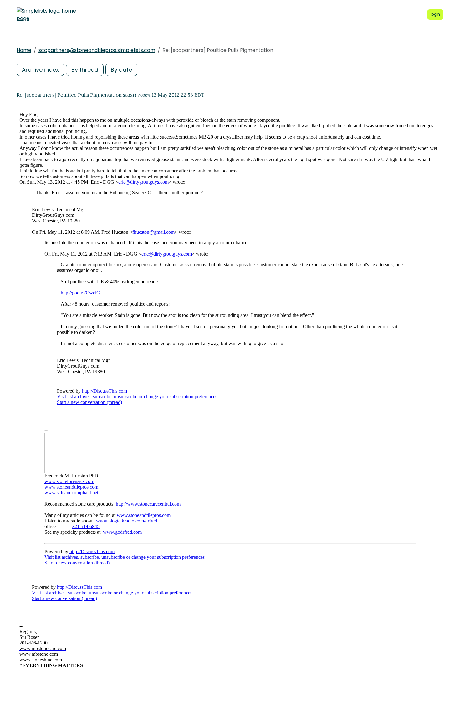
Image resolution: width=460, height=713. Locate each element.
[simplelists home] (46, 14)
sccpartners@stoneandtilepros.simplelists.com (96, 50)
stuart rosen (137, 95)
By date (121, 70)
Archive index (40, 70)
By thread (84, 70)
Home (24, 50)
